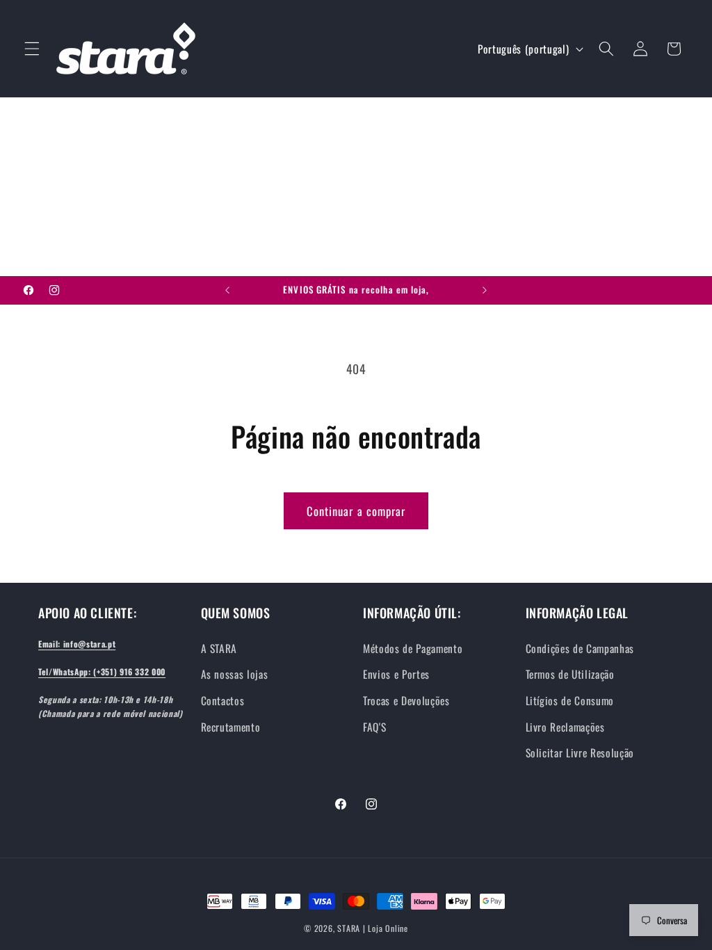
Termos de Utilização (570, 674)
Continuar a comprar (356, 511)
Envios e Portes (396, 674)
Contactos (223, 700)
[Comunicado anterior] (227, 290)
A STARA (219, 648)
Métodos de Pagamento (412, 648)
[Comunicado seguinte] (484, 290)
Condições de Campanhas (580, 648)
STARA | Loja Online (372, 928)
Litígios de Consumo (570, 700)
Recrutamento (231, 726)
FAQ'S (374, 726)
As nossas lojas (234, 674)
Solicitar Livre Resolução (580, 752)
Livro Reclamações (565, 726)
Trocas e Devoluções (406, 700)
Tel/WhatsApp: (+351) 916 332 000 (101, 671)
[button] (32, 48)
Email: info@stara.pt (76, 644)
